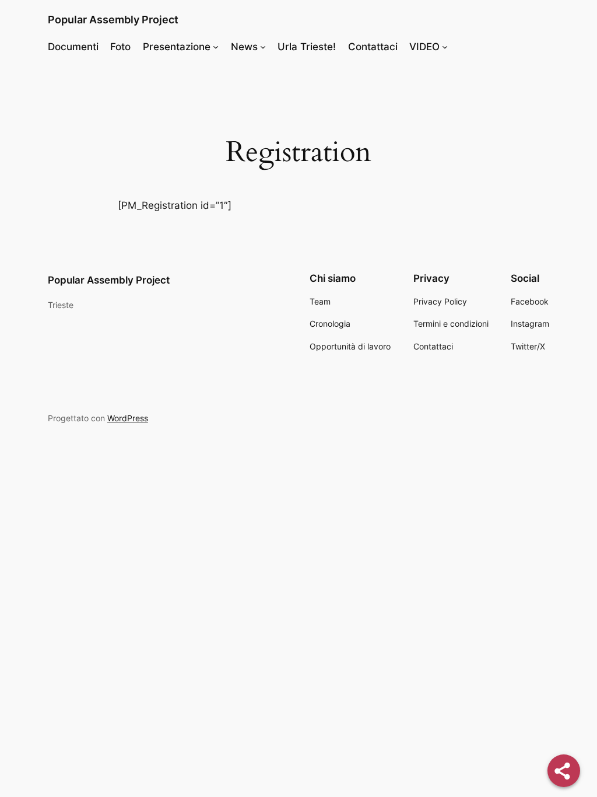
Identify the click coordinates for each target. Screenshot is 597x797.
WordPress (127, 418)
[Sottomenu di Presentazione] (216, 47)
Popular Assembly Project (113, 19)
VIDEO (424, 47)
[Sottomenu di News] (263, 47)
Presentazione (176, 47)
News (244, 47)
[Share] (563, 770)
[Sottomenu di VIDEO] (445, 47)
